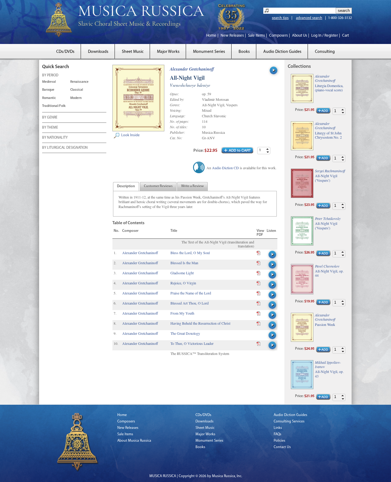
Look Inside (130, 135)
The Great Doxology (185, 333)
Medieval (49, 82)
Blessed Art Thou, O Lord (189, 303)
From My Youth (182, 313)
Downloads (98, 51)
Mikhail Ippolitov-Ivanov (328, 364)
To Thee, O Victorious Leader (192, 343)
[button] (267, 149)
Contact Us (282, 447)
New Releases (232, 36)
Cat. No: (176, 137)
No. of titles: (179, 126)
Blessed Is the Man (184, 262)
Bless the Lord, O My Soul (190, 252)
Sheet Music (133, 51)
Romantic (49, 98)
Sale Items (256, 36)
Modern (76, 98)
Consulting (325, 51)
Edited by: (177, 99)
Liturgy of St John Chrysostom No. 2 (328, 135)
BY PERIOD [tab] (50, 75)
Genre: (175, 104)
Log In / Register (324, 36)
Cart (345, 36)
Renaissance (79, 82)
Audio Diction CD (225, 167)
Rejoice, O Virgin (183, 282)
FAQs (277, 434)
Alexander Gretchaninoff (192, 69)
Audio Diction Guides (282, 51)
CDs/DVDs (65, 51)
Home (211, 36)
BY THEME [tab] (50, 128)
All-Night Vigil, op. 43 (329, 373)
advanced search (309, 18)
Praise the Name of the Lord (190, 292)
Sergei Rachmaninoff (330, 170)
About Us (299, 36)
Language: (177, 115)
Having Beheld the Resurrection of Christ (200, 323)
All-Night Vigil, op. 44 (329, 273)
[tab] (126, 186)
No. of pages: (179, 121)
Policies (279, 441)
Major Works (168, 51)
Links (278, 428)
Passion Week (325, 324)
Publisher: (177, 132)
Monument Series (209, 51)
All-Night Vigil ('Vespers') (326, 177)
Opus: (174, 93)
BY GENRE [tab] (49, 117)
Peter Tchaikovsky (328, 218)
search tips (280, 18)
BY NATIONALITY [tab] (55, 138)
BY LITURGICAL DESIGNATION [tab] (65, 148)
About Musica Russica (134, 441)
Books (244, 51)
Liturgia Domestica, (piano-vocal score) (329, 87)
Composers (278, 36)
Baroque (48, 90)
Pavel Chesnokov (327, 266)
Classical (76, 90)
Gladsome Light (182, 272)
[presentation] (126, 186)
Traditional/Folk (54, 106)
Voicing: (176, 110)
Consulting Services (289, 421)
